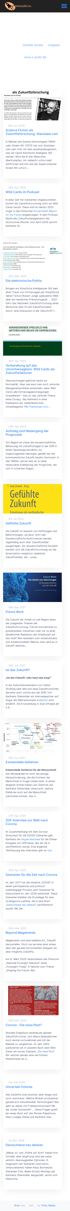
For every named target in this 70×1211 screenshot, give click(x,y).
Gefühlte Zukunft (18, 523)
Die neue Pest (46, 1051)
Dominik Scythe (33, 45)
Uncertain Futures (19, 1087)
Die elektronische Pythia (24, 281)
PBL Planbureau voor (36, 406)
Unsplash (54, 45)
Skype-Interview (30, 839)
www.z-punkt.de (35, 57)
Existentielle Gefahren (22, 762)
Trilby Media (48, 1205)
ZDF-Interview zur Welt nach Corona (27, 822)
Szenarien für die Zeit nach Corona (31, 875)
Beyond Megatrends (21, 932)
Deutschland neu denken (21, 904)
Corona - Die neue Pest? (24, 1025)
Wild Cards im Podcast (22, 192)
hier (49, 850)
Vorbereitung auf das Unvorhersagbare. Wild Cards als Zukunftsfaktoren (30, 369)
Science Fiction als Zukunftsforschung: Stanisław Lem (32, 132)
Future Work (15, 612)
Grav (17, 1205)
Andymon (42, 700)
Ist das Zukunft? (18, 670)
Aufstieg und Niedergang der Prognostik (27, 433)
